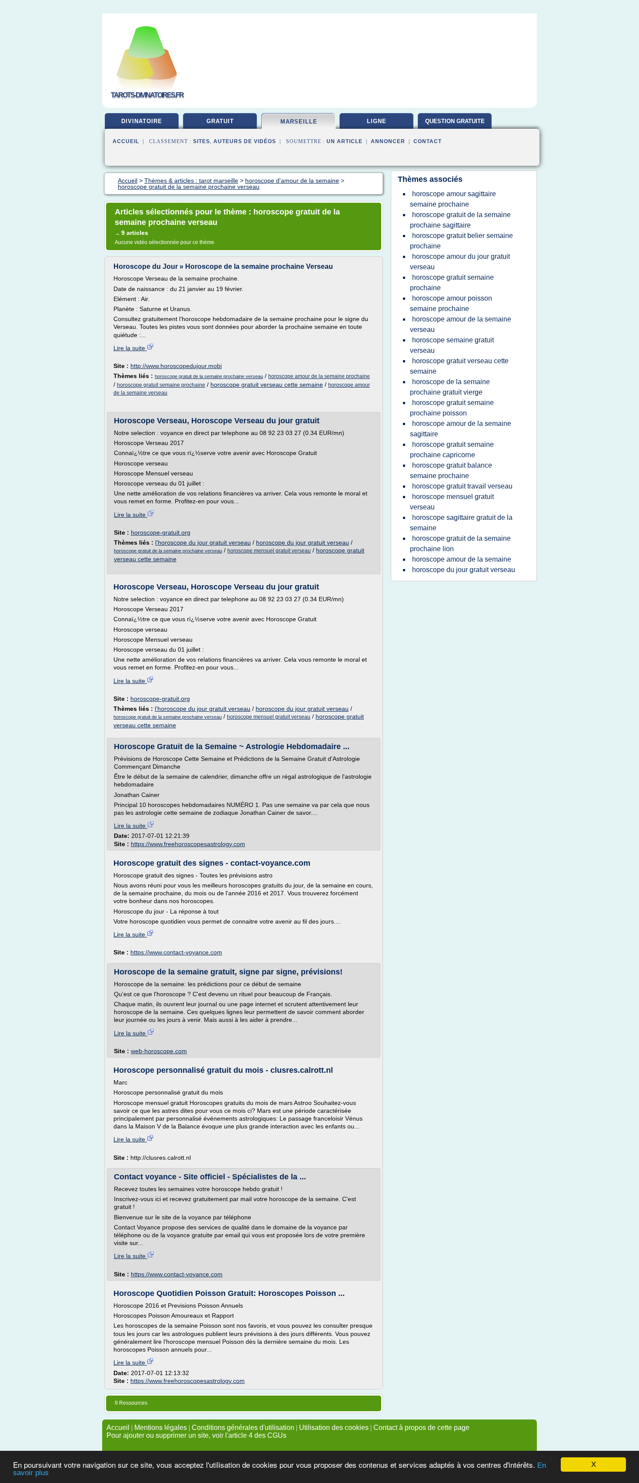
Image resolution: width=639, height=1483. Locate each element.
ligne (376, 121)
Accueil (126, 141)
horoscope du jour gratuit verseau (302, 542)
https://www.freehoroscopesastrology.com (188, 843)
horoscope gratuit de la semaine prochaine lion (460, 543)
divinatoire (141, 121)
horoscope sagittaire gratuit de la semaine (461, 523)
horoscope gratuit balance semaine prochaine (451, 470)
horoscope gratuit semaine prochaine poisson (452, 408)
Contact (427, 141)
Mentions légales (160, 1427)
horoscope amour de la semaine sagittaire (460, 429)
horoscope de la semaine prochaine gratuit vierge (450, 387)
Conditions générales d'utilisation (243, 1427)
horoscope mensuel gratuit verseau (269, 551)
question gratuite (455, 121)
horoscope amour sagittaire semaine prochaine (453, 199)
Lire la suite (130, 348)
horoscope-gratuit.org (160, 532)
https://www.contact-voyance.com (176, 952)
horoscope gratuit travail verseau (462, 486)
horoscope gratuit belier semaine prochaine (461, 241)
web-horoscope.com (159, 1051)
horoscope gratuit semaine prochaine (161, 385)
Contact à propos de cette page (421, 1427)
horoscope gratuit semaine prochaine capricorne (452, 450)
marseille (298, 121)
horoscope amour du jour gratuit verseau (460, 262)
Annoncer (388, 141)
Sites (201, 141)
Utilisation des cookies (334, 1427)
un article (344, 141)
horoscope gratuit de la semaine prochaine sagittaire (460, 220)
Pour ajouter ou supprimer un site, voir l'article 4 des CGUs (196, 1435)
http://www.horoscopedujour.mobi (176, 365)
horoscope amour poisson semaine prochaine (451, 303)
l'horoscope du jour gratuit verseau (203, 542)
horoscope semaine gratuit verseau (452, 345)
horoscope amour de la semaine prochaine (319, 376)
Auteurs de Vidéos (244, 141)
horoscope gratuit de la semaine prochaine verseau (209, 376)
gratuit (220, 121)
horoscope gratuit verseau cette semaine (266, 384)
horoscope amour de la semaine (461, 559)
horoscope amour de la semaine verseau (460, 324)
